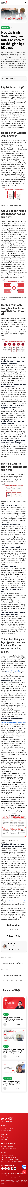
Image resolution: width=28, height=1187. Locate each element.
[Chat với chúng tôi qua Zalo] (24, 1167)
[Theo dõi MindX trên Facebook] (2, 1168)
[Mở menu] (25, 2)
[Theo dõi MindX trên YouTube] (5, 1168)
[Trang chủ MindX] (4, 2)
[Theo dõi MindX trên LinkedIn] (12, 1168)
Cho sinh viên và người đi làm (8, 1148)
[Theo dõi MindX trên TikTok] (15, 1168)
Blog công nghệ (5, 1137)
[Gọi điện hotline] (24, 1172)
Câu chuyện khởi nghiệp (7, 1128)
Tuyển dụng (4, 1139)
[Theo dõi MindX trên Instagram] (8, 1168)
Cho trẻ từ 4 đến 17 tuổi (7, 1146)
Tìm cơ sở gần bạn (6, 1130)
